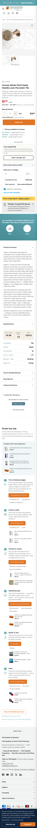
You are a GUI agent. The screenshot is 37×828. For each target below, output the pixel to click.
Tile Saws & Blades (14, 689)
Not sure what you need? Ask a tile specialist (16, 719)
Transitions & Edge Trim (16, 502)
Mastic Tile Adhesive (15, 569)
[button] (17, 13)
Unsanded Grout (14, 527)
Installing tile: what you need (11, 716)
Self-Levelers (13, 611)
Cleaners (12, 648)
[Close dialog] (33, 395)
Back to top (18, 731)
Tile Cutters (26, 686)
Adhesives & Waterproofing (17, 566)
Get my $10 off (18, 430)
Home (3, 19)
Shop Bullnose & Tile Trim (19, 495)
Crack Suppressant (26, 608)
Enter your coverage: (10, 170)
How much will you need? (12, 165)
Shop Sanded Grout (17, 523)
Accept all (27, 824)
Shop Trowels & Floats (18, 682)
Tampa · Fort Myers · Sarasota (24, 769)
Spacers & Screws (14, 686)
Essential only (10, 824)
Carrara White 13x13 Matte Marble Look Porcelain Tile (20, 19)
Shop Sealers (15, 644)
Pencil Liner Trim (14, 499)
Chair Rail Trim (26, 499)
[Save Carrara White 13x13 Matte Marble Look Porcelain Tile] (32, 25)
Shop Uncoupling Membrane (20, 604)
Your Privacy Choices (17, 820)
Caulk (23, 527)
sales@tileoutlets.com (10, 766)
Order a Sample (18, 158)
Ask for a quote (23, 198)
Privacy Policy (6, 820)
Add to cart (19, 122)
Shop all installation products (14, 712)
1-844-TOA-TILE (7, 763)
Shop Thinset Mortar (17, 562)
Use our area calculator (11, 192)
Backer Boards (13, 608)
